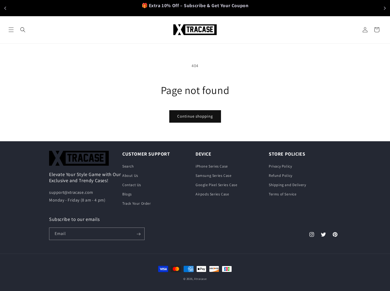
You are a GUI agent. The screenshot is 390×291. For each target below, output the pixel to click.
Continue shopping (195, 116)
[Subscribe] (138, 234)
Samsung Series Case (213, 175)
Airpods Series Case (212, 194)
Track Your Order (136, 203)
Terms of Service (283, 194)
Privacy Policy (280, 166)
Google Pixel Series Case (216, 184)
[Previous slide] (5, 8)
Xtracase (200, 279)
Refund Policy (280, 175)
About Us (130, 175)
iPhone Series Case (212, 166)
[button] (11, 30)
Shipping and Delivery (287, 184)
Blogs (127, 194)
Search (128, 166)
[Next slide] (384, 8)
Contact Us (131, 184)
